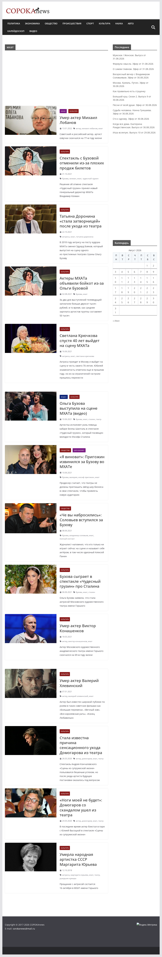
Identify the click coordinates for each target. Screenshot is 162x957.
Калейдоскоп (15, 31)
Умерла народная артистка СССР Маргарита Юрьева (78, 859)
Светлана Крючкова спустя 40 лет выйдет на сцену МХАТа (80, 340)
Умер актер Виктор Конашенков (78, 628)
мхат (100, 128)
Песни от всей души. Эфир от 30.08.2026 (135, 105)
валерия (73, 477)
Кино (63, 111)
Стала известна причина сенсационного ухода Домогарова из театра (81, 745)
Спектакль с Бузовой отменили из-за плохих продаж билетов (82, 162)
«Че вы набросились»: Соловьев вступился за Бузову (81, 519)
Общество (51, 23)
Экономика (32, 23)
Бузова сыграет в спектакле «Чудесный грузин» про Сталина (80, 581)
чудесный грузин (91, 178)
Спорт (90, 23)
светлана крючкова (85, 356)
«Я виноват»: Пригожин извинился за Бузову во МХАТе (82, 461)
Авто (131, 23)
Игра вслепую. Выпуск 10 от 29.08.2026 (134, 132)
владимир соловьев (78, 535)
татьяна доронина (84, 236)
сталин (91, 419)
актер (78, 128)
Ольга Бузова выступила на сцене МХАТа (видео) (78, 408)
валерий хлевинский (78, 696)
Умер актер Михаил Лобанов (78, 120)
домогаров (87, 758)
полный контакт (67, 538)
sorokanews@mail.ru (24, 928)
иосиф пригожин (86, 477)
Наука (119, 23)
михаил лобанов (89, 128)
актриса (66, 236)
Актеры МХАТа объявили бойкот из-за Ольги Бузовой (82, 282)
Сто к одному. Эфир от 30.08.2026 (131, 118)
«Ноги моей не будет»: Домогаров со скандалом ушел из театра (81, 807)
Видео (33, 31)
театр (98, 419)
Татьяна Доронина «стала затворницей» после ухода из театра (81, 221)
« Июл (116, 320)
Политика (13, 23)
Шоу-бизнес (79, 450)
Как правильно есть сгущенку (129, 91)
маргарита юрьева (79, 875)
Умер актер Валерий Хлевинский (79, 683)
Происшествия (71, 23)
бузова (65, 178)
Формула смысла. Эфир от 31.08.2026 (133, 63)
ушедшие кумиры (68, 878)
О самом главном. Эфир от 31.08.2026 (133, 68)
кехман (72, 178)
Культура (104, 23)
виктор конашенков (77, 641)
